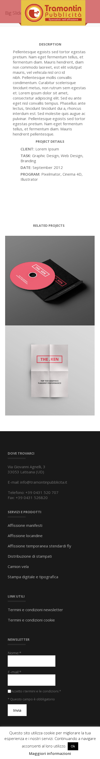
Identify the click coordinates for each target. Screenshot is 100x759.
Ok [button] (73, 746)
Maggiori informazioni (50, 753)
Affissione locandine (25, 535)
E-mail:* (14, 671)
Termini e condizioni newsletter (35, 609)
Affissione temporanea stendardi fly (39, 545)
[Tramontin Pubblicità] (53, 12)
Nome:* (14, 652)
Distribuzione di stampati (30, 556)
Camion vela (18, 566)
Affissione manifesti (25, 525)
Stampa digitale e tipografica (33, 576)
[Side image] (61, 288)
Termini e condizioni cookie (31, 619)
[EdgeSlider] (61, 378)
